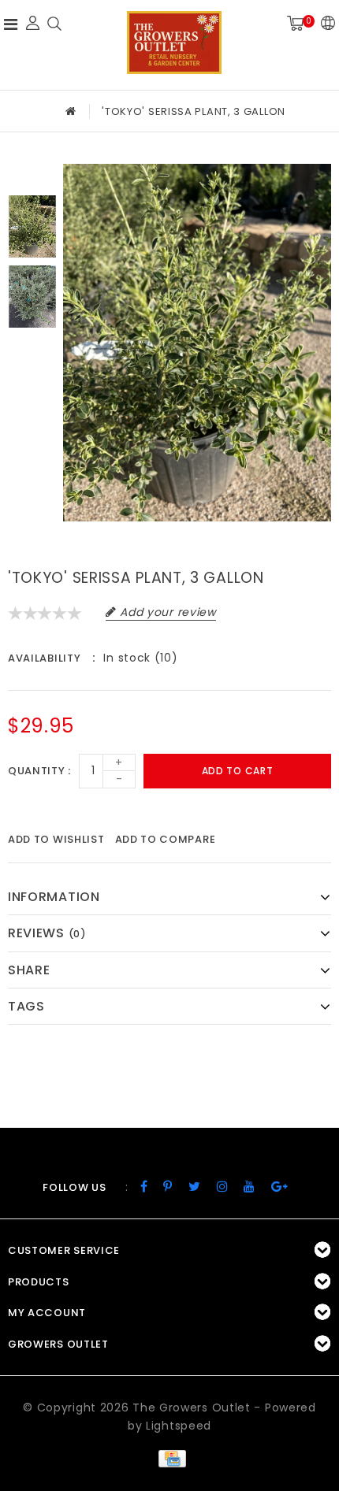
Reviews (47, 933)
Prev (32, 175)
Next (32, 347)
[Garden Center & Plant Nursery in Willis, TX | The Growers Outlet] (174, 42)
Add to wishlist (56, 839)
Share (29, 970)
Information (54, 897)
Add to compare (165, 839)
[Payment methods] (169, 1457)
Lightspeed (178, 1426)
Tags (26, 1006)
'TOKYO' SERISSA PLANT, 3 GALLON (193, 111)
